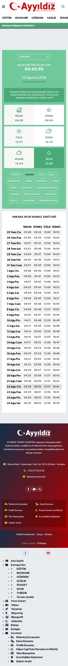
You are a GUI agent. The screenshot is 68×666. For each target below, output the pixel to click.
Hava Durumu (46, 504)
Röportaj (17, 613)
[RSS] (39, 489)
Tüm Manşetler (16, 516)
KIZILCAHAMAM (32, 194)
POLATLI (13, 200)
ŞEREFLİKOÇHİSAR (48, 200)
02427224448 (36, 470)
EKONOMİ (21, 18)
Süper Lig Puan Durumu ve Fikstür (37, 649)
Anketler (16, 621)
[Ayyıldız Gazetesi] (32, 6)
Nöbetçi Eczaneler (18, 504)
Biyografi (17, 617)
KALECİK (15, 194)
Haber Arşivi (15, 523)
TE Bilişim (41, 543)
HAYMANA (26, 188)
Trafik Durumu (15, 510)
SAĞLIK (51, 18)
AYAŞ (41, 174)
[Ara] (63, 7)
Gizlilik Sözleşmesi (25, 534)
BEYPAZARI (14, 181)
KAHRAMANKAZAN (47, 188)
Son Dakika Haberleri (49, 516)
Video (15, 605)
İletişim (48, 534)
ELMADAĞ (42, 181)
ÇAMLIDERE (28, 200)
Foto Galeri (18, 601)
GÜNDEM (37, 18)
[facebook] (25, 553)
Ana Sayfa (17, 561)
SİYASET (21, 585)
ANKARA (29, 174)
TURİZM (21, 593)
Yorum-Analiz (25, 597)
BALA (52, 174)
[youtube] (48, 553)
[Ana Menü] (3, 7)
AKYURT (16, 174)
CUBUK (28, 181)
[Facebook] (28, 489)
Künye (40, 534)
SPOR (20, 589)
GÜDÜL (12, 188)
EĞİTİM (6, 18)
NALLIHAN (50, 194)
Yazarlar (16, 609)
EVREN (55, 181)
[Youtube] (34, 489)
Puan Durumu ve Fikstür (51, 510)
